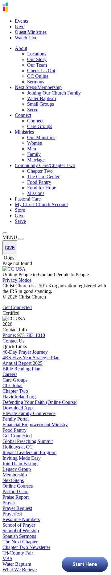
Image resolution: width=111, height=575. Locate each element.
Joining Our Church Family (54, 92)
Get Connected (17, 307)
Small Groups (40, 104)
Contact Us (13, 340)
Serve (32, 109)
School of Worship (20, 530)
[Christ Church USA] (27, 10)
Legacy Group (16, 469)
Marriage (36, 159)
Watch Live (26, 37)
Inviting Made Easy (21, 458)
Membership (14, 474)
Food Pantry (39, 182)
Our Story (37, 59)
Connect (23, 115)
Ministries (24, 132)
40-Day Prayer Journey (25, 352)
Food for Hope (41, 187)
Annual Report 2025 (22, 363)
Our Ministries (41, 137)
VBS (7, 558)
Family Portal (15, 419)
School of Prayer (18, 525)
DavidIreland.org (19, 396)
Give (19, 26)
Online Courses (17, 486)
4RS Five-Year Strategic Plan (31, 357)
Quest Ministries (31, 32)
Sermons (35, 81)
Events (21, 21)
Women (34, 143)
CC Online (37, 76)
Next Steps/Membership (38, 87)
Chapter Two (40, 171)
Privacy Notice (16, 280)
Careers (9, 374)
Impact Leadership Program (29, 452)
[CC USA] (14, 269)
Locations (36, 53)
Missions (35, 193)
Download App (17, 407)
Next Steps (13, 480)
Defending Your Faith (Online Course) (39, 402)
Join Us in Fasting (20, 463)
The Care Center (43, 176)
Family (34, 154)
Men (31, 148)
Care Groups (39, 126)
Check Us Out (41, 70)
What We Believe (19, 569)
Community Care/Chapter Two (45, 165)
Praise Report (15, 497)
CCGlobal (12, 385)
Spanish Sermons (19, 536)
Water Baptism (41, 98)
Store (20, 210)
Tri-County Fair (17, 552)
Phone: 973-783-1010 (23, 335)
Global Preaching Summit (27, 441)
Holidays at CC (17, 446)
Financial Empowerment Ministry (35, 424)
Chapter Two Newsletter (26, 547)
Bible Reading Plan (21, 368)
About (21, 48)
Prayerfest (12, 513)
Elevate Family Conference (29, 413)
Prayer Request (17, 508)
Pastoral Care (28, 198)
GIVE (10, 247)
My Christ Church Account (41, 204)
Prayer (8, 502)
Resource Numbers (21, 519)
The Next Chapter (20, 541)
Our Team (37, 65)
